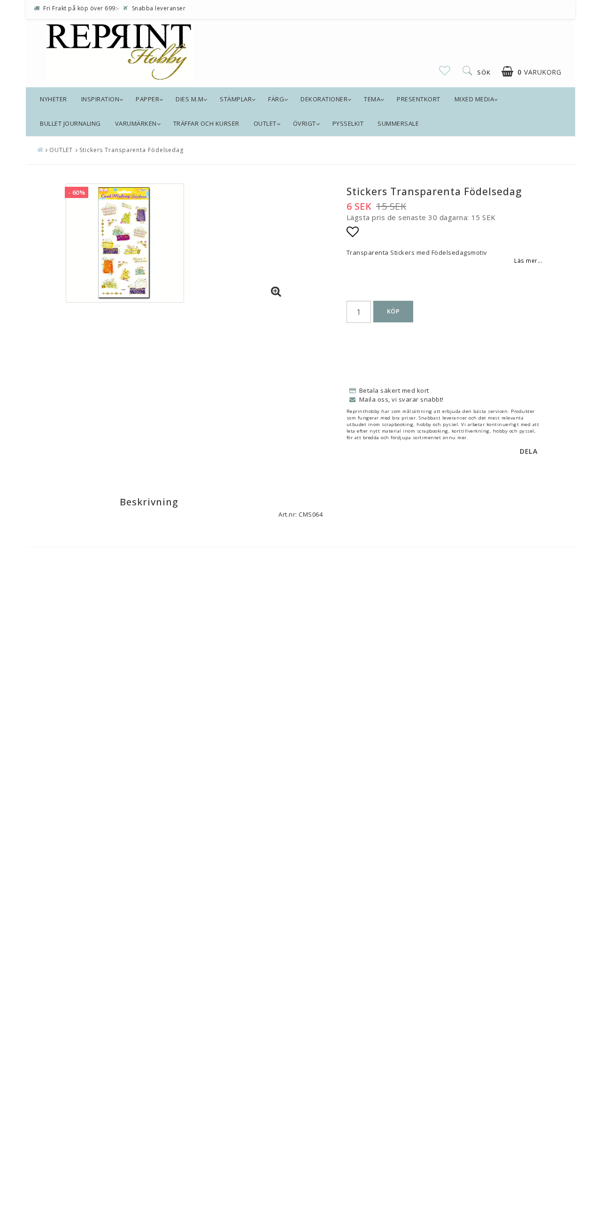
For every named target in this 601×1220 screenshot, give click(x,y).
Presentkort (418, 99)
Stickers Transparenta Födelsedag (131, 150)
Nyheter (53, 99)
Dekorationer (323, 99)
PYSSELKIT (348, 123)
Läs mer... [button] (528, 260)
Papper (147, 99)
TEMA (372, 99)
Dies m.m (189, 99)
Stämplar (236, 99)
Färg (276, 99)
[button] (445, 70)
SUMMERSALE (398, 123)
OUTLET (265, 123)
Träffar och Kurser (206, 123)
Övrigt (304, 123)
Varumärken (136, 123)
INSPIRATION (100, 99)
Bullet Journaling (70, 123)
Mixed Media (474, 99)
